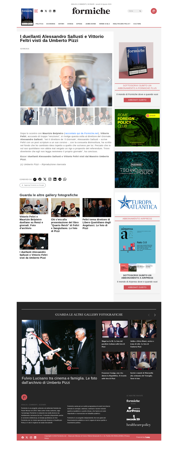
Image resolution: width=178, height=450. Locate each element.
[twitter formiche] (27, 437)
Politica (39, 24)
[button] (36, 16)
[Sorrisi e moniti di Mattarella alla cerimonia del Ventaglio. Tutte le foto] (143, 361)
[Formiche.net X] (46, 11)
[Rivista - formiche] (140, 402)
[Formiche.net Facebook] (42, 11)
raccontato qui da (81, 133)
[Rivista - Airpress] (140, 409)
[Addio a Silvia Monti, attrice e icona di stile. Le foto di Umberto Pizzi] (143, 329)
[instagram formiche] (31, 437)
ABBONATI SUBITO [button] (137, 100)
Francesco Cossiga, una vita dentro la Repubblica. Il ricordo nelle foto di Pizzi (114, 375)
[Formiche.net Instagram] (50, 11)
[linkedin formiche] (35, 437)
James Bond (90, 24)
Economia (50, 24)
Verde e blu (104, 24)
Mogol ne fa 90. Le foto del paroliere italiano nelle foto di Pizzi (113, 344)
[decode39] (140, 417)
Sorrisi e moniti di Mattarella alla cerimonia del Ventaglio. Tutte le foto (141, 375)
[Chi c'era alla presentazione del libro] (65, 207)
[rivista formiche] (137, 249)
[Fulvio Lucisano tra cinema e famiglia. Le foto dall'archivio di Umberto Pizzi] (59, 347)
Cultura (137, 24)
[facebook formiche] (23, 437)
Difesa (79, 24)
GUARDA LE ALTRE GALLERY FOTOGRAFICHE (89, 314)
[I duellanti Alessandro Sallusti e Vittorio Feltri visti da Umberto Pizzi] (34, 241)
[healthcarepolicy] (140, 425)
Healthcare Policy (121, 24)
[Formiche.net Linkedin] (54, 11)
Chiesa (70, 24)
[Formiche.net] (154, 11)
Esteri (61, 24)
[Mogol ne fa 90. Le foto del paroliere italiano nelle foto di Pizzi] (115, 329)
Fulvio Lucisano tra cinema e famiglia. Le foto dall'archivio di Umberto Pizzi (59, 380)
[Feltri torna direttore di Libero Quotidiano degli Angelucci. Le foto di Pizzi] (97, 207)
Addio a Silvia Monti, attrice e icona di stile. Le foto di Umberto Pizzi (142, 344)
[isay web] (147, 437)
